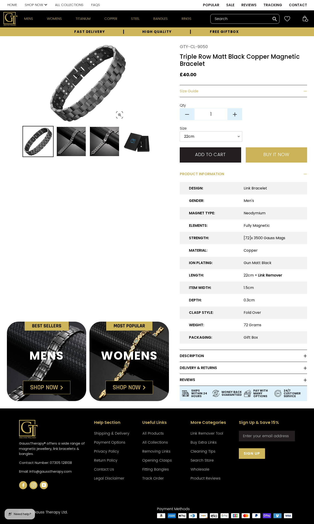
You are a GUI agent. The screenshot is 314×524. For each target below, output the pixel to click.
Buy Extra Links (204, 442)
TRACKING (272, 5)
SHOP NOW (34, 5)
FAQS (95, 5)
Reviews (187, 380)
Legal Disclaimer (109, 478)
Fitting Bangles (155, 469)
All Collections (155, 442)
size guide (189, 91)
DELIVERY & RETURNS (198, 368)
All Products (153, 433)
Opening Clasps (157, 460)
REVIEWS (249, 5)
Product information (202, 174)
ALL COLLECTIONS (69, 5)
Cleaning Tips (203, 451)
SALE (230, 5)
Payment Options (109, 442)
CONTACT (298, 5)
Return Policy (105, 460)
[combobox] (245, 19)
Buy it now (276, 155)
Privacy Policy (106, 451)
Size (183, 128)
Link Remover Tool (207, 433)
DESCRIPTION (192, 356)
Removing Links (156, 451)
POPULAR (211, 5)
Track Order (153, 478)
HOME (12, 5)
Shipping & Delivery (111, 433)
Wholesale (200, 469)
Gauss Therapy (46, 512)
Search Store (202, 460)
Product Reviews (205, 478)
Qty (183, 105)
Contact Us (104, 469)
